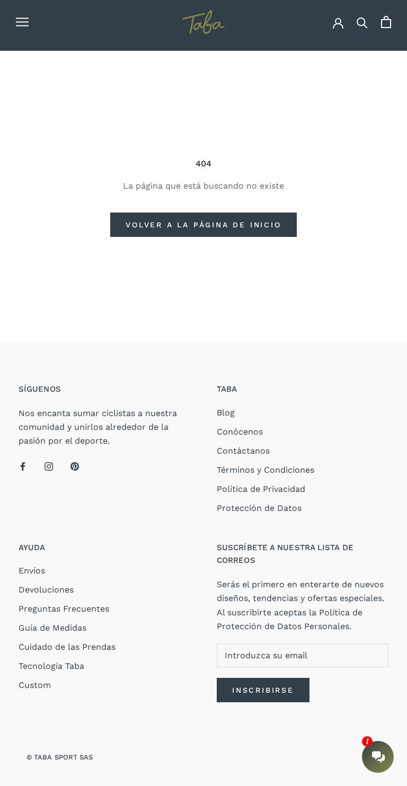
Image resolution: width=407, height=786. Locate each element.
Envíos (32, 571)
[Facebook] (23, 466)
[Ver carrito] (386, 22)
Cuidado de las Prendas (67, 647)
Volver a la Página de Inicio (203, 224)
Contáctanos (243, 451)
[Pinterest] (74, 466)
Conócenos (240, 432)
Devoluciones (46, 590)
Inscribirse (263, 690)
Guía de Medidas (52, 628)
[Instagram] (49, 466)
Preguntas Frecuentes (64, 609)
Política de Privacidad (261, 489)
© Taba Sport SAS (59, 757)
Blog (226, 413)
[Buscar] (362, 22)
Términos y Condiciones (265, 470)
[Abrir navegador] (22, 22)
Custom (35, 685)
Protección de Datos (259, 508)
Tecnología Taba (51, 666)
